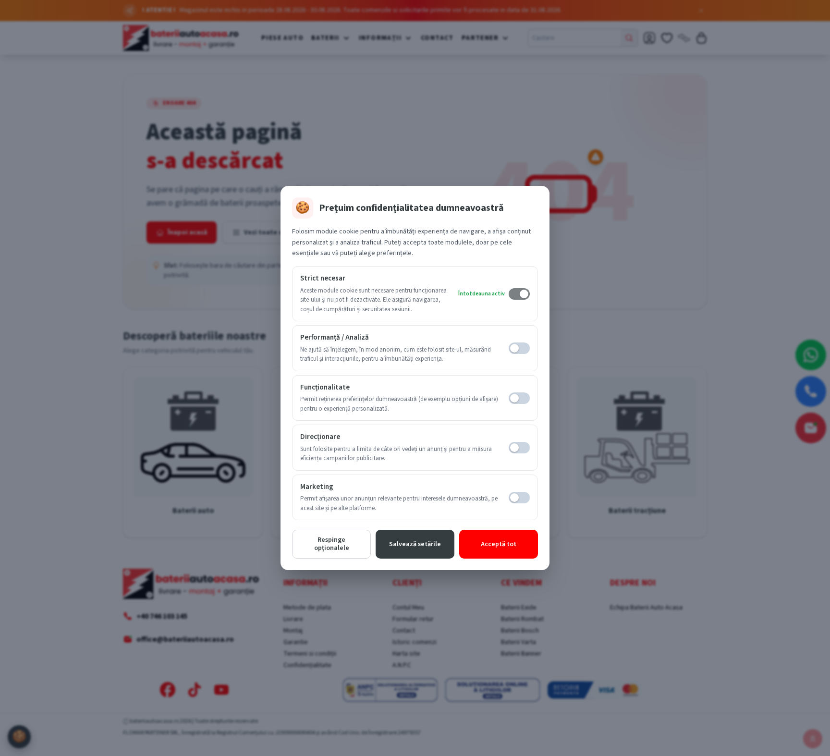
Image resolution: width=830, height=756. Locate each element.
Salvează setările (415, 544)
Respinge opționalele (331, 544)
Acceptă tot (498, 544)
